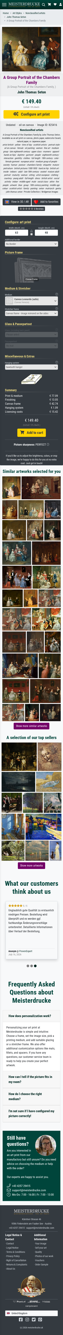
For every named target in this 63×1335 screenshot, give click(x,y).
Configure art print (34, 114)
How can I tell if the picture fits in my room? (30, 1079)
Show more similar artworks (31, 726)
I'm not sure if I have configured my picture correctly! (31, 1113)
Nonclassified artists (35, 13)
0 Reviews (38, 208)
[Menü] (4, 4)
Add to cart (33, 433)
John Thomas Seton (16, 17)
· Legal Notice (12, 1247)
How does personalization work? (30, 1016)
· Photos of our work (43, 1256)
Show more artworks (31, 865)
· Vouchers (39, 1260)
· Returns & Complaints (16, 1264)
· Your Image (40, 1243)
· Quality (38, 1252)
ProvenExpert (25, 951)
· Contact (9, 1243)
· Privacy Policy (12, 1256)
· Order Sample (41, 1264)
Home (6, 13)
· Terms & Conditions (15, 1252)
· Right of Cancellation (15, 1260)
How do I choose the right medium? (25, 1096)
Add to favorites (48, 201)
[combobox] (31, 244)
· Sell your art (40, 1247)
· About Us (10, 1268)
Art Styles (17, 13)
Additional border (12, 239)
